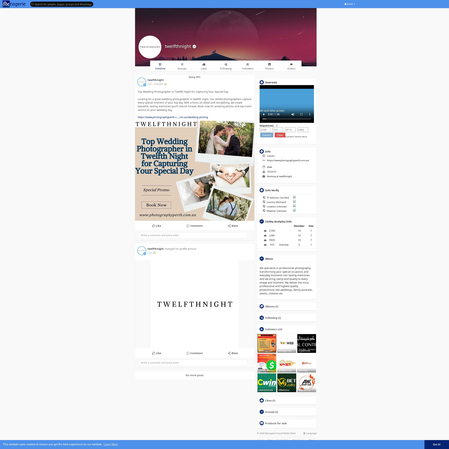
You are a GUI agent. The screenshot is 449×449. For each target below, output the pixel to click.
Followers (271, 329)
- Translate (158, 83)
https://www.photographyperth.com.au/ (288, 160)
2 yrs (150, 83)
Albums (270, 306)
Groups (269, 411)
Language (311, 433)
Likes (268, 400)
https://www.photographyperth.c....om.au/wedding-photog (173, 117)
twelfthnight (178, 46)
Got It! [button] (437, 444)
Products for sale (276, 423)
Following (271, 317)
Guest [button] (349, 3)
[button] (62, 4)
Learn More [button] (111, 444)
